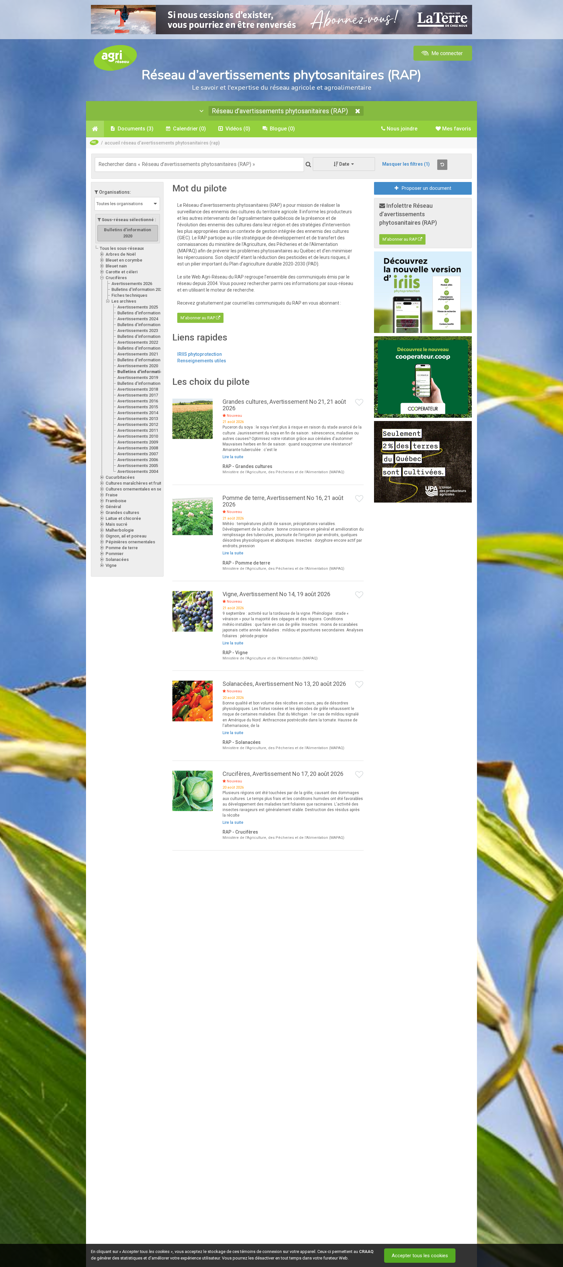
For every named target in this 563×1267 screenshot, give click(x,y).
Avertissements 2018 (137, 389)
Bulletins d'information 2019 (143, 383)
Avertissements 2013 (137, 418)
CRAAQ (366, 1251)
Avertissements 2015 (137, 406)
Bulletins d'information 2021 (143, 359)
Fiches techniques (129, 295)
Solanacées (117, 559)
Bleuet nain (116, 266)
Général (113, 506)
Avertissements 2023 (137, 330)
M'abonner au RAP (198, 317)
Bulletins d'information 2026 (138, 289)
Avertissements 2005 (137, 465)
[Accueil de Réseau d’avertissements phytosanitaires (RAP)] (95, 129)
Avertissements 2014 (137, 412)
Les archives (123, 301)
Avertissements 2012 (137, 424)
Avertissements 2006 (137, 459)
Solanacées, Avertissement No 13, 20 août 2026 (284, 683)
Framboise (116, 500)
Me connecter (446, 53)
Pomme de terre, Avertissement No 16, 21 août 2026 (283, 501)
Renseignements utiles (201, 360)
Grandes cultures (122, 512)
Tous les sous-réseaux (122, 248)
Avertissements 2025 (137, 307)
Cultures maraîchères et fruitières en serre (147, 483)
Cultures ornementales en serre (136, 489)
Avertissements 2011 (137, 430)
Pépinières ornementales (130, 541)
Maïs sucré (116, 524)
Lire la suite (233, 457)
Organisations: (114, 192)
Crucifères (116, 277)
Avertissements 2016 (137, 401)
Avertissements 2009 (137, 442)
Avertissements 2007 (137, 453)
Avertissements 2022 (137, 342)
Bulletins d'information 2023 (143, 336)
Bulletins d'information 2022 (143, 348)
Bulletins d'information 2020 (147, 371)
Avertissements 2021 (137, 354)
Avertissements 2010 (137, 436)
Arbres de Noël (121, 254)
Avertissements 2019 (137, 377)
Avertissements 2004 (137, 471)
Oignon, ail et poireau (126, 536)
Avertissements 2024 (137, 318)
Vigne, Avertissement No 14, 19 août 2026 (276, 594)
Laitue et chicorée (123, 518)
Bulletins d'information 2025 (143, 312)
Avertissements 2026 (131, 283)
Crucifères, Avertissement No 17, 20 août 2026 (283, 773)
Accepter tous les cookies (420, 1256)
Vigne (111, 565)
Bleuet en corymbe (124, 260)
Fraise (112, 494)
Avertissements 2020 (137, 365)
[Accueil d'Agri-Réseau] (115, 57)
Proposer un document (426, 188)
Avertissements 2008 (137, 447)
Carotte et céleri (121, 271)
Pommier (114, 553)
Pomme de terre (122, 547)
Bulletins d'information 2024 (143, 324)
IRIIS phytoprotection (199, 354)
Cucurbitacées (120, 477)
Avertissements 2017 (137, 395)
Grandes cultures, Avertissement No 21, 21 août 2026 (284, 405)
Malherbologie (120, 530)
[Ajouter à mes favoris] (359, 403)
